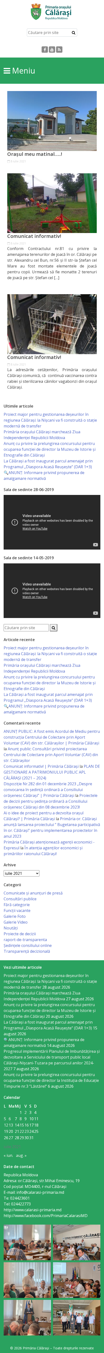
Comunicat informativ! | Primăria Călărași (41, 766)
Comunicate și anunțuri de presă (33, 893)
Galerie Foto (15, 916)
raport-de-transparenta (25, 939)
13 (11, 1125)
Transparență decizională (27, 951)
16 (26, 1125)
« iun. (8, 1155)
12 (6, 1125)
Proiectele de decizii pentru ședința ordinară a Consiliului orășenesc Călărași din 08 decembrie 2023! (50, 801)
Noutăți (11, 928)
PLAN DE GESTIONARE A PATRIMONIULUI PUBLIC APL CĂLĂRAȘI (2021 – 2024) (52, 772)
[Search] (73, 32)
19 (6, 1131)
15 (22, 1125)
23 (26, 1131)
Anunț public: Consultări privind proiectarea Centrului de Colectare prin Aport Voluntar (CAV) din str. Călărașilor (51, 754)
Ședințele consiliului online (28, 945)
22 (22, 1131)
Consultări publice (20, 899)
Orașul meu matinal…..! (34, 154)
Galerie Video (16, 922)
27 (11, 1137)
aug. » (21, 1155)
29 (22, 1137)
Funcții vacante (17, 910)
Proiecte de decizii (20, 933)
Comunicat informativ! (34, 236)
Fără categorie (17, 904)
